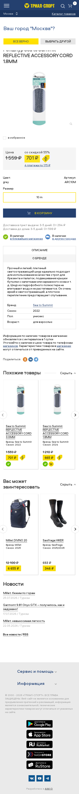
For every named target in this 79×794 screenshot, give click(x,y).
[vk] (30, 359)
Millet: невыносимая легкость (24, 621)
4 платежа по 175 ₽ (37, 165)
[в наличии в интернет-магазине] (51, 464)
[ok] (25, 359)
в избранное (16, 137)
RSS (25, 634)
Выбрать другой (58, 41)
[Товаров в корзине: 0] (71, 6)
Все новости (12, 634)
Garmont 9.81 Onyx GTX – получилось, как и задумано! (33, 607)
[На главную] (39, 5)
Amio (49, 788)
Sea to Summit (43, 305)
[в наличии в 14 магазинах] (45, 464)
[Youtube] (39, 778)
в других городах (64, 238)
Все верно (21, 41)
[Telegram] (47, 778)
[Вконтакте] (32, 778)
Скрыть (66, 373)
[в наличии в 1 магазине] (8, 464)
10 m (39, 197)
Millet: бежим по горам (19, 593)
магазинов (10, 346)
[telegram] (36, 359)
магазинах (64, 346)
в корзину (43, 213)
